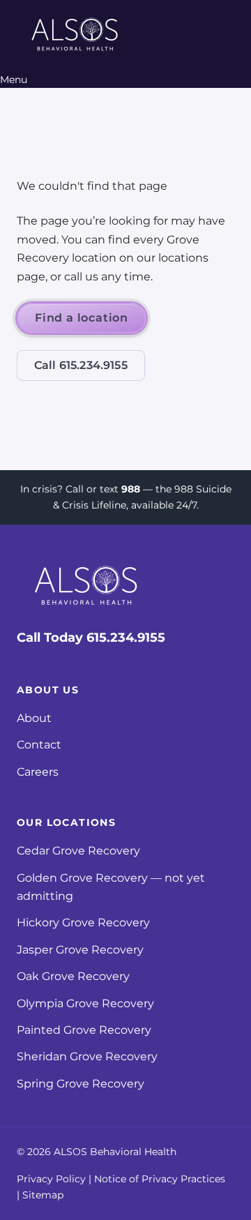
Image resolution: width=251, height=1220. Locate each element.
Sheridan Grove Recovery (87, 1056)
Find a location (81, 317)
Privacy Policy (51, 1179)
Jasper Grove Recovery (80, 949)
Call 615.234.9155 (81, 365)
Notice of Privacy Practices (159, 1179)
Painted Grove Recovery (84, 1030)
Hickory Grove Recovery (83, 922)
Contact (39, 744)
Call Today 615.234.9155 (91, 637)
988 (130, 489)
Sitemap (42, 1195)
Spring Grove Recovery (80, 1083)
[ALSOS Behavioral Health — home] (75, 36)
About (34, 718)
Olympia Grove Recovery (85, 1003)
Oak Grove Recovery (73, 976)
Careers (38, 771)
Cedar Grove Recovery (78, 850)
